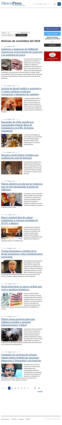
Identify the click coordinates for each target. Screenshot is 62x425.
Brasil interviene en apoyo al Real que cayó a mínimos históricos (21, 288)
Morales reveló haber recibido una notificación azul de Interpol (19, 156)
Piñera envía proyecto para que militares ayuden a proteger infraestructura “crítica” (18, 322)
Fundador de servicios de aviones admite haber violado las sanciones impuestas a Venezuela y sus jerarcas (21, 357)
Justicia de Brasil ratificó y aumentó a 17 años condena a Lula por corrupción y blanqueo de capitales (21, 91)
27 (5, 214)
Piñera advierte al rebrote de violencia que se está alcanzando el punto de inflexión (21, 186)
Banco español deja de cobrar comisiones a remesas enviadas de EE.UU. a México (19, 220)
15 (39, 388)
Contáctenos (21, 419)
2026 (45, 4)
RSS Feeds (14, 419)
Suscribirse (52, 45)
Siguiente (40, 391)
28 (36, 4)
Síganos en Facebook (52, 29)
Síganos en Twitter (52, 33)
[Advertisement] (22, 21)
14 (35, 388)
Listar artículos (21, 35)
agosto (40, 4)
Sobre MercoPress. (5, 419)
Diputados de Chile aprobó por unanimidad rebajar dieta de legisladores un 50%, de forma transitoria (17, 126)
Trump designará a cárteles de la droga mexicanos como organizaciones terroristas (22, 254)
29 (5, 46)
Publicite (28, 419)
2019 (14, 46)
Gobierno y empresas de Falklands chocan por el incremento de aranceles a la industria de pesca (22, 52)
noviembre (9, 46)
